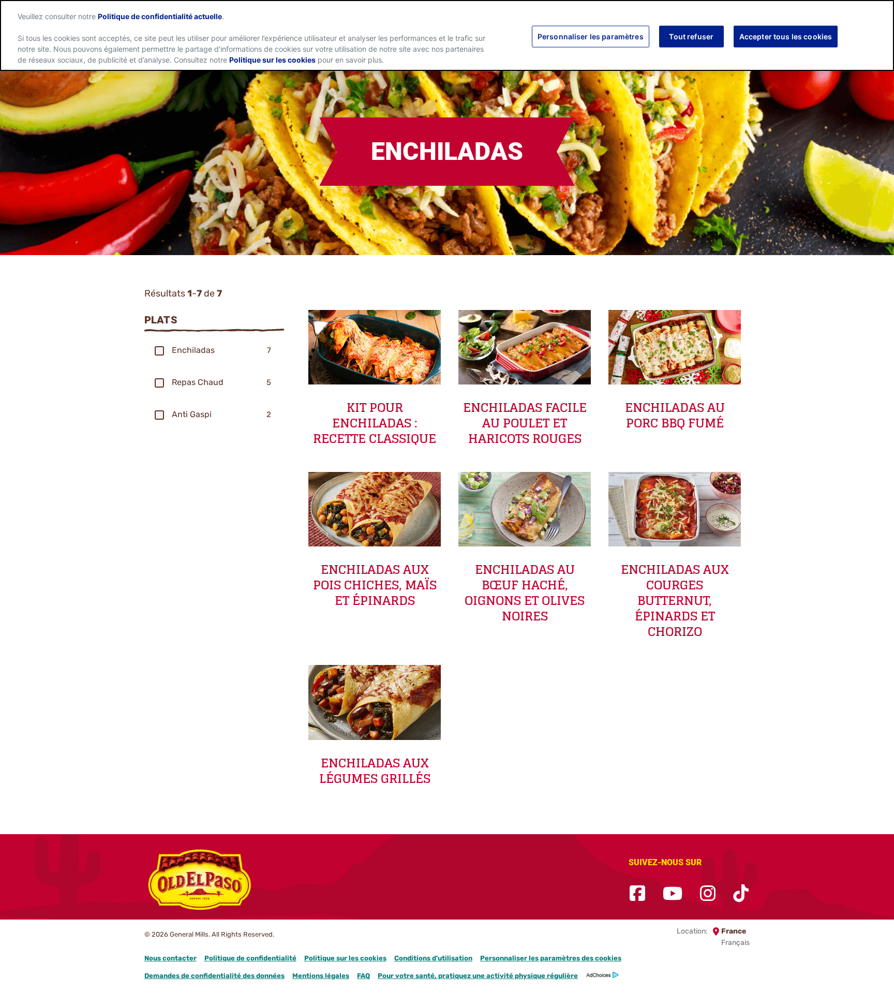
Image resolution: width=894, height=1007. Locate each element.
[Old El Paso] (200, 882)
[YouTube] (672, 894)
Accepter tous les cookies (785, 36)
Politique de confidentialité (250, 958)
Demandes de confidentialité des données (214, 976)
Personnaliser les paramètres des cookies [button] (550, 958)
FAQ (363, 976)
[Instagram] (708, 894)
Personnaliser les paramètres (591, 36)
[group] (214, 350)
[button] (159, 351)
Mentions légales (320, 976)
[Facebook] (637, 894)
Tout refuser (691, 36)
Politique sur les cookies (345, 958)
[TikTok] (741, 894)
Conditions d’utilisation (433, 958)
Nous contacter (170, 958)
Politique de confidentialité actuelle (160, 16)
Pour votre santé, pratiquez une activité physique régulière (478, 976)
